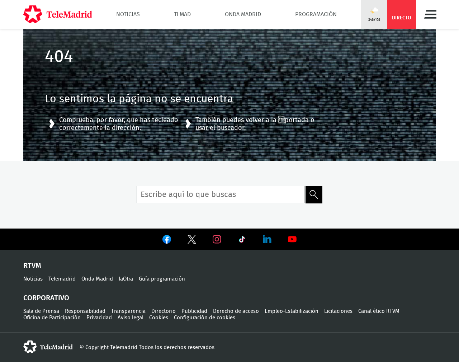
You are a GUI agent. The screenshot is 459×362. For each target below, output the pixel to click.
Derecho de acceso (236, 311)
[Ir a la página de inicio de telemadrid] (57, 14)
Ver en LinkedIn (267, 239)
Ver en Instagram (217, 239)
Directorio (163, 311)
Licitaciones (338, 311)
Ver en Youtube (292, 239)
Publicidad (194, 311)
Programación (316, 14)
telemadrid (48, 347)
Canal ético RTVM (378, 311)
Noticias (128, 14)
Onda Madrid (243, 14)
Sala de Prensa (41, 311)
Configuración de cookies (204, 317)
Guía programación (162, 279)
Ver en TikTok (242, 240)
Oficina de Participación (52, 317)
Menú (430, 14)
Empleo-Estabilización (291, 311)
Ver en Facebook (167, 240)
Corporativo (46, 298)
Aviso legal (130, 317)
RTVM (32, 265)
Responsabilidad (85, 311)
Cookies (158, 317)
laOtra (126, 279)
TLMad (182, 14)
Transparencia (128, 311)
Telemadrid (62, 279)
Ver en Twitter (192, 240)
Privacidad (99, 317)
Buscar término (314, 194)
